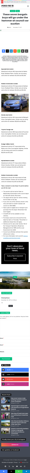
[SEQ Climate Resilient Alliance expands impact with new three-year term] (5, 423)
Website (2, 351)
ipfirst (10, 27)
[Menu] (28, 6)
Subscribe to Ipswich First (15, 257)
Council (12, 11)
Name (2, 338)
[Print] (26, 51)
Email (2, 345)
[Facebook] (3, 51)
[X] (7, 51)
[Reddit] (15, 51)
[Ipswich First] (7, 6)
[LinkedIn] (11, 51)
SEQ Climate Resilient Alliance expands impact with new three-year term (15, 282)
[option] (15, 280)
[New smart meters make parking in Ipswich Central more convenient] (5, 400)
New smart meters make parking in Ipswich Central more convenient (18, 399)
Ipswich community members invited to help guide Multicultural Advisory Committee (19, 431)
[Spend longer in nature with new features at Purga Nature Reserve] (5, 408)
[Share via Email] (22, 51)
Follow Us (15, 444)
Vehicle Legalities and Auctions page (15, 237)
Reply (10, 306)
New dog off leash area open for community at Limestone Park (19, 415)
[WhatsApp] (18, 51)
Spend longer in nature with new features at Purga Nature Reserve (20, 407)
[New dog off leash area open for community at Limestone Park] (5, 416)
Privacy (15, 462)
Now (18, 11)
